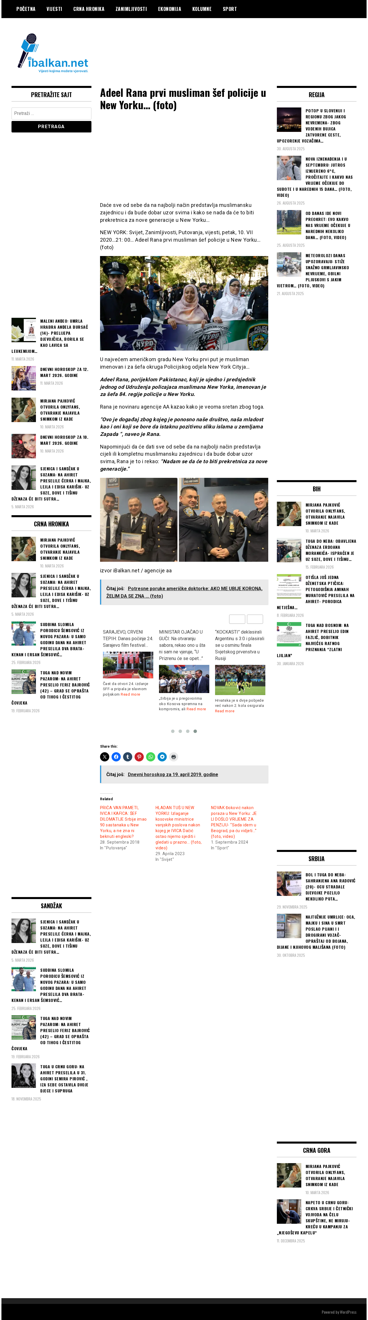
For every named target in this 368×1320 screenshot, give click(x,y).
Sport (230, 8)
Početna (26, 8)
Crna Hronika (88, 8)
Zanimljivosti (131, 8)
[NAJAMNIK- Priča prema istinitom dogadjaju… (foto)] (240, 670)
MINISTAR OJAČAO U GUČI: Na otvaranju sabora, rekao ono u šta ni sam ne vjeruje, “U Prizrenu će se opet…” (126, 645)
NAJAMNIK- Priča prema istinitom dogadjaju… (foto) (240, 638)
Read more (140, 709)
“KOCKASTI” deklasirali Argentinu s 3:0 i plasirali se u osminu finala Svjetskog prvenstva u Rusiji (183, 645)
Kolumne (202, 8)
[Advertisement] (251, 41)
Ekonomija (169, 8)
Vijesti (54, 8)
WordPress (348, 1312)
